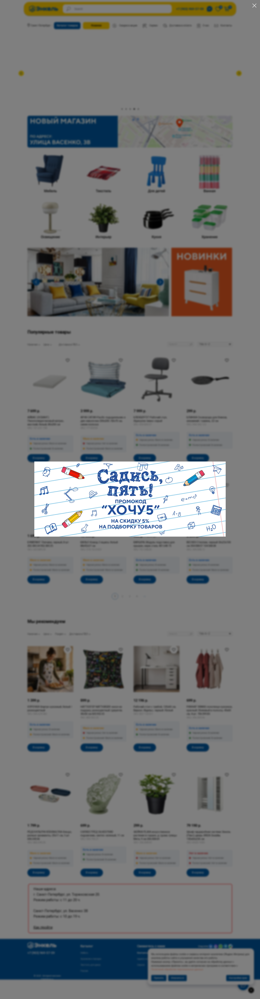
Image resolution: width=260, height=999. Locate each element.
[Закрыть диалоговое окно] (254, 5)
